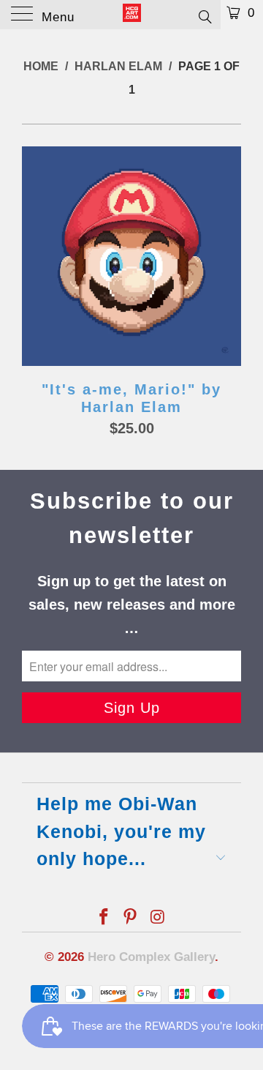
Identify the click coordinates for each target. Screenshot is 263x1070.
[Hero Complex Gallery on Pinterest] (131, 918)
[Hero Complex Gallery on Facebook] (104, 918)
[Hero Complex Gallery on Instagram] (158, 918)
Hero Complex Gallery (151, 957)
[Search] (204, 16)
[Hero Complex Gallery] (131, 14)
